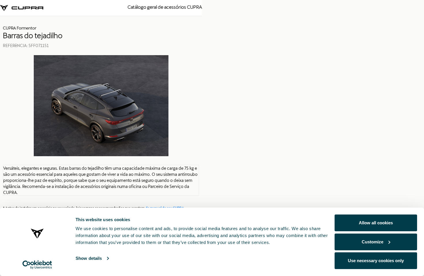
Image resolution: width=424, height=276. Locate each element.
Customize (372, 241)
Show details (89, 258)
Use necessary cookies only (376, 260)
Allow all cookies (376, 222)
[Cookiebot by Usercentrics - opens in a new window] (37, 264)
